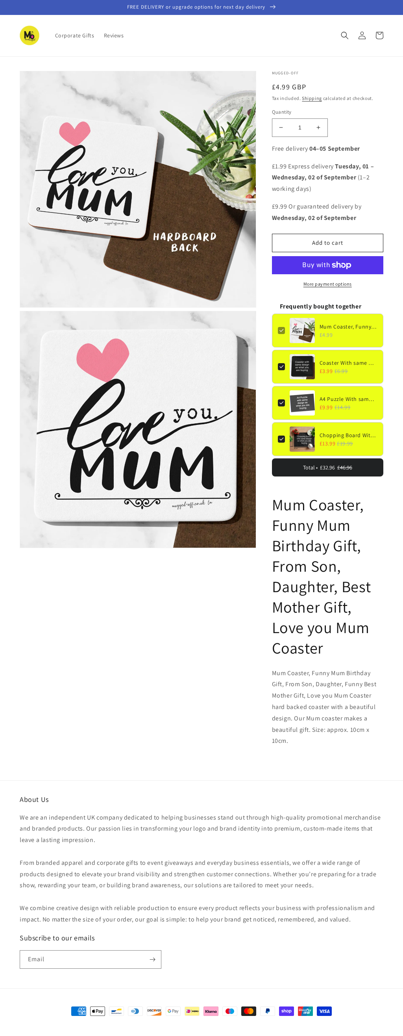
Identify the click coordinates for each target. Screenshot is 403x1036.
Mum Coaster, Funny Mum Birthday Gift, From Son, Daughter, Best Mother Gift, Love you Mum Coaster (348, 326)
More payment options (327, 284)
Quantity (282, 112)
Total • (327, 467)
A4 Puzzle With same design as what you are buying (348, 399)
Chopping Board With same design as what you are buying (348, 435)
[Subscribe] (152, 959)
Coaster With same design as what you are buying (348, 362)
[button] (344, 35)
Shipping (312, 98)
